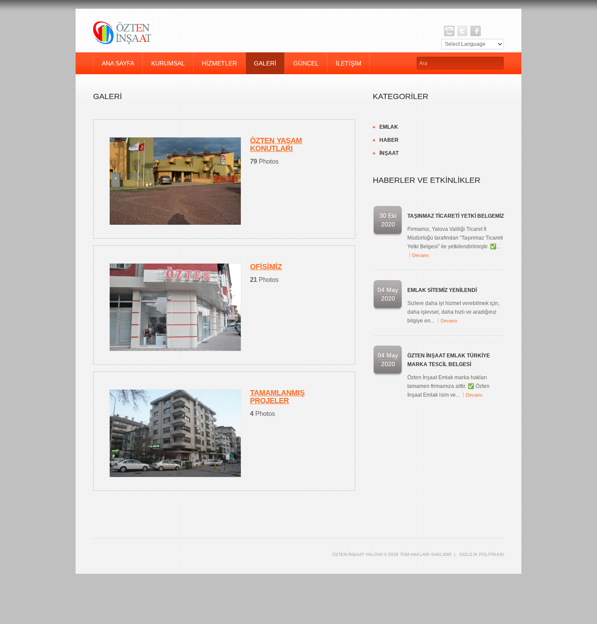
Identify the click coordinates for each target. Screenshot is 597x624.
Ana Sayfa (118, 63)
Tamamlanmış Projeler (277, 397)
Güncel (306, 63)
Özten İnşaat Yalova (357, 554)
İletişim (348, 63)
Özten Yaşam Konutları (276, 145)
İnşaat (389, 153)
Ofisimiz (266, 267)
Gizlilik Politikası (481, 554)
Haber (389, 140)
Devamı (420, 255)
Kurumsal (168, 63)
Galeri (265, 63)
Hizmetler (219, 63)
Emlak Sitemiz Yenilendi (442, 290)
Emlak (388, 127)
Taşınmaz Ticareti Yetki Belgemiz (455, 216)
